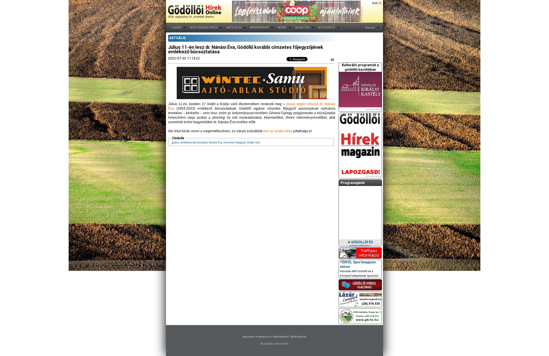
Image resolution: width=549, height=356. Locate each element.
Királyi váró (253, 142)
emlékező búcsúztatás (194, 142)
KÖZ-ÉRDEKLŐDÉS (203, 27)
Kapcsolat (248, 336)
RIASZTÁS (302, 27)
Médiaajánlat (298, 336)
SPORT (282, 27)
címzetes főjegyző (234, 142)
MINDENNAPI (259, 27)
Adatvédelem (281, 336)
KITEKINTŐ (326, 27)
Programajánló (353, 183)
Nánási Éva (215, 142)
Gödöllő (177, 27)
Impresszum (263, 336)
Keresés (370, 27)
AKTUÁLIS (233, 27)
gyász (175, 142)
